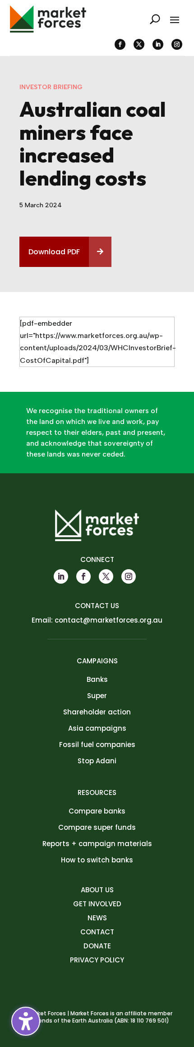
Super (97, 695)
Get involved (97, 904)
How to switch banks (97, 860)
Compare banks (97, 811)
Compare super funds (97, 827)
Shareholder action (97, 712)
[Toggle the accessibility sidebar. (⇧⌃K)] (25, 1021)
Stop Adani (97, 761)
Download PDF (54, 252)
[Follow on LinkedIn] (157, 44)
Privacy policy (97, 960)
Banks (97, 679)
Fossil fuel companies (97, 744)
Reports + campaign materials (97, 843)
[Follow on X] (139, 44)
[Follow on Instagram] (176, 44)
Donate (97, 946)
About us (97, 890)
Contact (97, 932)
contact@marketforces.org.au (108, 620)
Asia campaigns (97, 728)
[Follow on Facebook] (120, 44)
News (97, 918)
